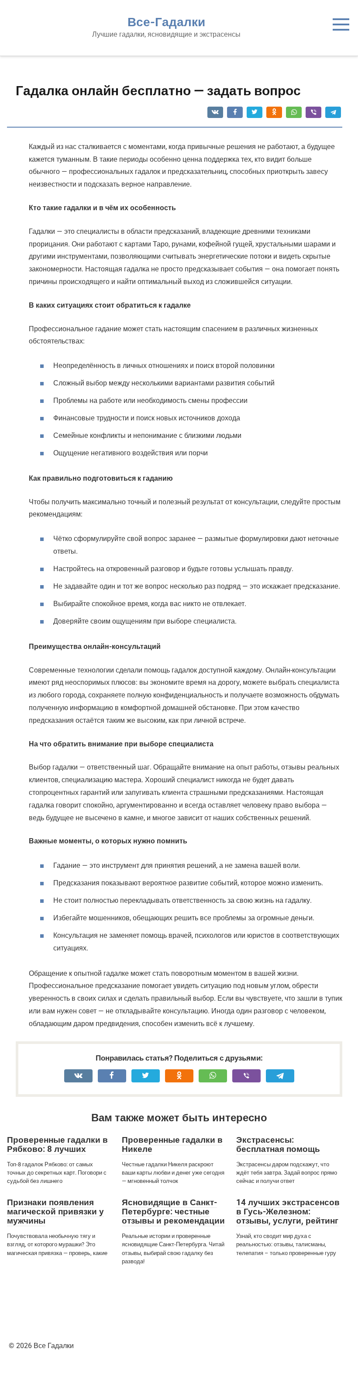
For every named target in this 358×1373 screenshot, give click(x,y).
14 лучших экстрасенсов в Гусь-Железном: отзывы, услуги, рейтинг (288, 1211)
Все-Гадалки (166, 22)
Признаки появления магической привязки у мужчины (55, 1211)
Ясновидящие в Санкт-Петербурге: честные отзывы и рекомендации (173, 1211)
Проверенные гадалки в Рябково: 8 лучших (57, 1144)
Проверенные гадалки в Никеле (172, 1144)
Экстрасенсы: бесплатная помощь (278, 1144)
